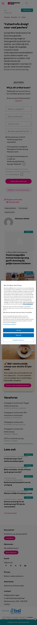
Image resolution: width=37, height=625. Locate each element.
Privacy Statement (28, 304)
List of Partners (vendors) (9, 324)
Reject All (18, 335)
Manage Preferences (18, 340)
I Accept (18, 330)
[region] (18, 312)
